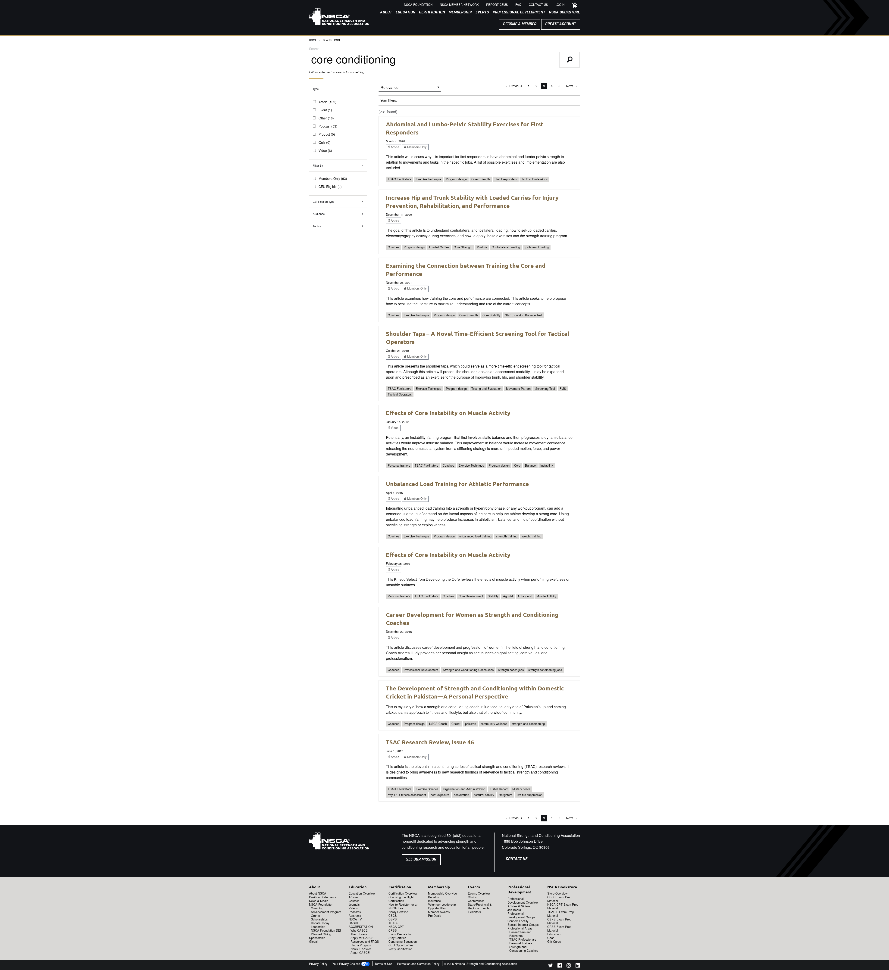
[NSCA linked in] (578, 966)
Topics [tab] (317, 226)
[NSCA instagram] (569, 966)
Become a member (519, 24)
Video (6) (325, 150)
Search (314, 48)
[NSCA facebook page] (559, 966)
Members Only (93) (333, 178)
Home (313, 40)
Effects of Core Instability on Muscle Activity (448, 412)
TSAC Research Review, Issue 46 (430, 742)
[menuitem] (384, 12)
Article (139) (327, 102)
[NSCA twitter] (550, 966)
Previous (516, 86)
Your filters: (388, 100)
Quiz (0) (324, 142)
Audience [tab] (319, 214)
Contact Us (517, 859)
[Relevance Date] (410, 89)
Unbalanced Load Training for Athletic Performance (457, 483)
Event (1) (325, 110)
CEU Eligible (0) (330, 186)
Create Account (560, 24)
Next (573, 86)
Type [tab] (316, 89)
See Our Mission (421, 859)
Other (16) (326, 118)
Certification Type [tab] (324, 201)
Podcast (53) (328, 126)
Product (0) (327, 134)
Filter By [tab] (318, 165)
